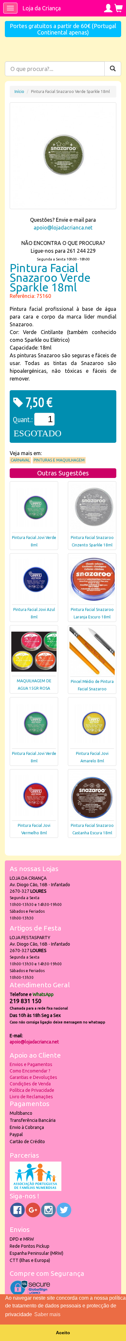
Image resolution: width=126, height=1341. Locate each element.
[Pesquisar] (112, 68)
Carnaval (20, 460)
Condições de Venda (30, 1083)
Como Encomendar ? (30, 1070)
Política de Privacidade (32, 1090)
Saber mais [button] (47, 1314)
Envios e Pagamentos (31, 1064)
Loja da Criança (41, 8)
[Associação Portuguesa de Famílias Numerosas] (35, 1189)
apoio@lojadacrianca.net (63, 227)
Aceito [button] (63, 1332)
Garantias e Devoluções (33, 1077)
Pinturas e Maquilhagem (59, 460)
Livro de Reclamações (31, 1096)
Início (19, 91)
